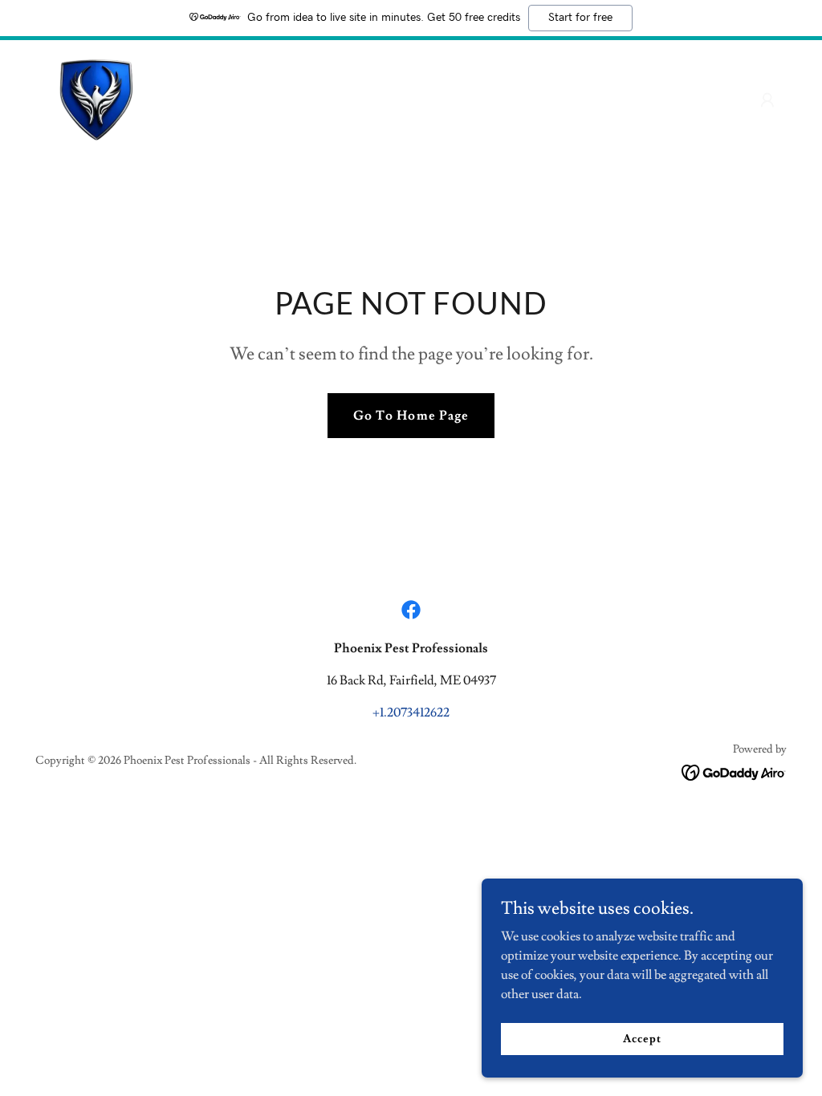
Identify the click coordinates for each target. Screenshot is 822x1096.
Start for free (580, 17)
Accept (642, 1038)
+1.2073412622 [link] (411, 712)
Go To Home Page (410, 416)
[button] (767, 100)
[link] (96, 97)
